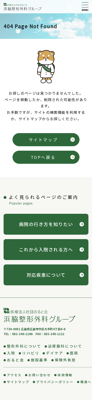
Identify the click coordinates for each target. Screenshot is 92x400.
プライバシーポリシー (55, 382)
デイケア (54, 353)
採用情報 (65, 375)
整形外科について (24, 346)
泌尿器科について (65, 346)
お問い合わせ (39, 375)
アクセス (14, 375)
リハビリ (30, 353)
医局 (74, 353)
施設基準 (39, 359)
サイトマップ (43, 139)
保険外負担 (65, 359)
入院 (11, 353)
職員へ (86, 382)
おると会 (15, 359)
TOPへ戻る (43, 157)
